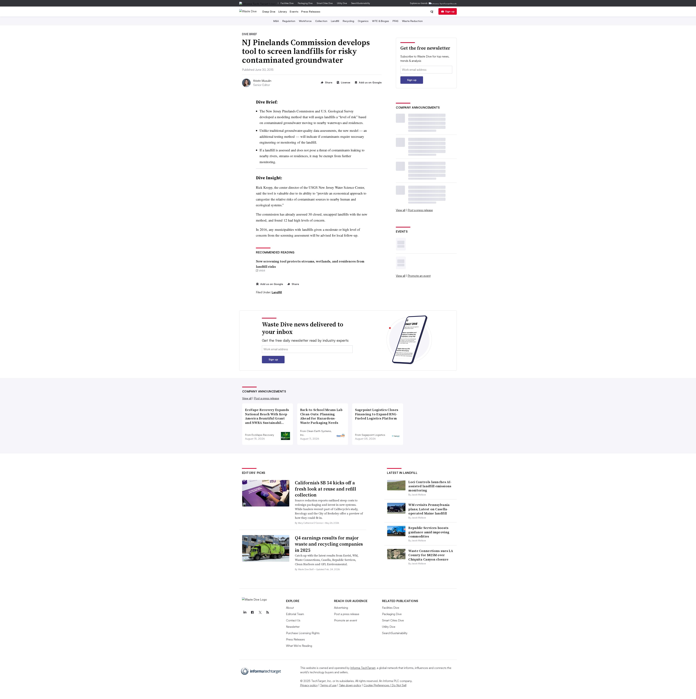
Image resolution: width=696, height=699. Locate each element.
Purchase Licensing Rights (303, 633)
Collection (321, 20)
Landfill (335, 20)
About (290, 607)
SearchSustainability (360, 3)
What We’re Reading (299, 646)
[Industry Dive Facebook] (252, 612)
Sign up (450, 11)
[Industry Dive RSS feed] (268, 612)
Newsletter (293, 626)
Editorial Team (295, 614)
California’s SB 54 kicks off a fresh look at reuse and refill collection (325, 488)
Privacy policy (309, 685)
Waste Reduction (412, 20)
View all (400, 210)
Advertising (341, 607)
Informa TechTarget (362, 668)
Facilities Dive (287, 3)
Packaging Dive (305, 3)
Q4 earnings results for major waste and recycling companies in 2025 (329, 544)
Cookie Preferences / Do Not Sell (385, 685)
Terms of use (328, 685)
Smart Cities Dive (325, 3)
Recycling (348, 20)
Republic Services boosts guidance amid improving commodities (428, 532)
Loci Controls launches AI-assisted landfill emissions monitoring (429, 486)
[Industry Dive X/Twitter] (260, 612)
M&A (276, 20)
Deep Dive (269, 11)
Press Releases (310, 11)
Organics (363, 20)
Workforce (305, 20)
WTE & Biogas (380, 20)
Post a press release (420, 210)
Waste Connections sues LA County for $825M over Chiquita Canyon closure (430, 555)
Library (282, 11)
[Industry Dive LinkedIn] (245, 612)
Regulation (288, 20)
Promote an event (419, 276)
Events (294, 11)
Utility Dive (342, 3)
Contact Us (293, 620)
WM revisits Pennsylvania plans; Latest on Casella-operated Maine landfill (429, 509)
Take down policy (350, 685)
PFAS (395, 20)
